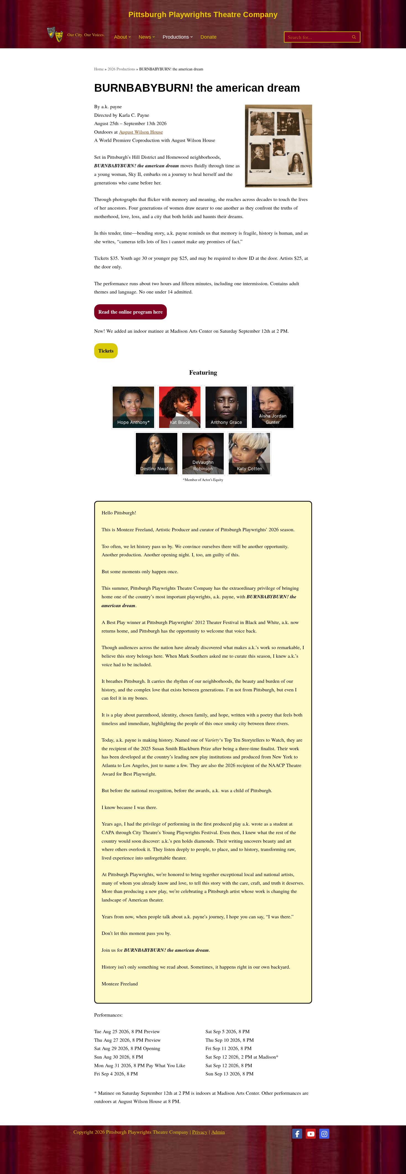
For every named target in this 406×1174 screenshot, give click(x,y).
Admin (218, 1131)
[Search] (354, 37)
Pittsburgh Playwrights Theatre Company (203, 14)
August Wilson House (141, 131)
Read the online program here (130, 311)
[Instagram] (324, 1134)
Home (99, 69)
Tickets (106, 350)
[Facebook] (297, 1134)
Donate (209, 37)
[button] (129, 37)
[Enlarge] (305, 112)
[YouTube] (311, 1134)
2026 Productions (121, 69)
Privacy (199, 1131)
